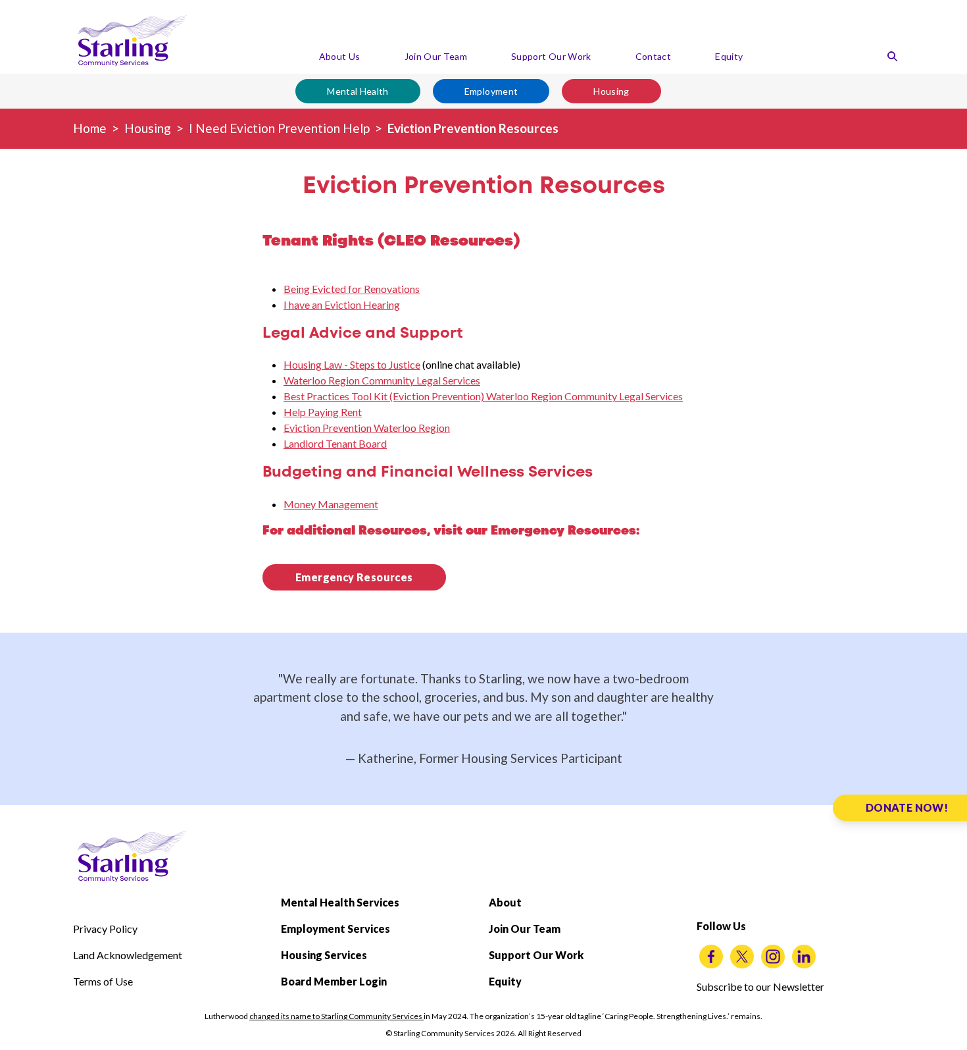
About (505, 902)
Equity (729, 56)
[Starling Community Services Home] (132, 41)
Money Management (331, 504)
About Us (339, 56)
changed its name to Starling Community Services (336, 1016)
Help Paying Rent (323, 412)
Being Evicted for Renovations (352, 288)
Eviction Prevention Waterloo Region (367, 427)
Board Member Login (334, 981)
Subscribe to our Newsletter (760, 986)
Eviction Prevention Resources (472, 128)
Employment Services (335, 928)
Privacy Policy (105, 928)
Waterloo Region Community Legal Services (382, 380)
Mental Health (358, 91)
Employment (491, 91)
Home (90, 128)
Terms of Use (103, 981)
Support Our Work (551, 56)
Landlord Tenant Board (335, 443)
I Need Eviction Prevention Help (279, 128)
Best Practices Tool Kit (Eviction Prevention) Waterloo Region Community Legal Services (483, 396)
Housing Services (324, 955)
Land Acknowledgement (127, 955)
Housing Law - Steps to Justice (352, 364)
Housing (611, 91)
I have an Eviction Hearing (342, 304)
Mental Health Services (340, 902)
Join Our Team (436, 56)
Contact (653, 56)
